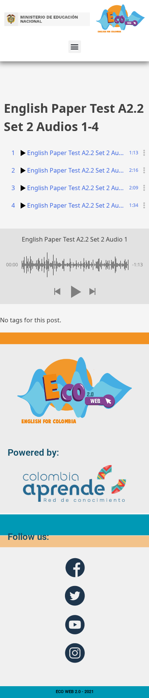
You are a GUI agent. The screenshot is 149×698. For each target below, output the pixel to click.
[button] (74, 46)
